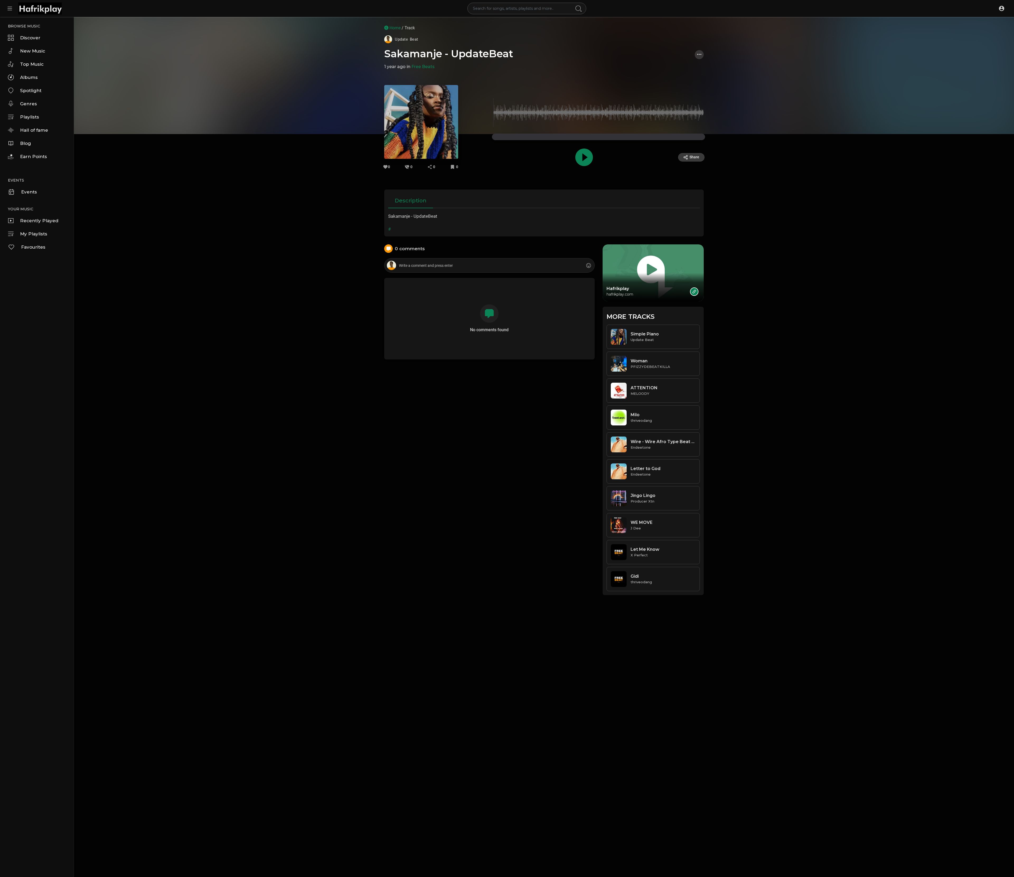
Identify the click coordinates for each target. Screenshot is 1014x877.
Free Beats (423, 66)
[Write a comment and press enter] (489, 265)
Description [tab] (410, 200)
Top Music (32, 64)
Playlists (29, 117)
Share (694, 157)
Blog (25, 143)
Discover (30, 37)
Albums (29, 77)
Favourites (33, 247)
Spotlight (30, 90)
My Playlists (33, 233)
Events (29, 192)
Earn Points (33, 156)
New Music (32, 51)
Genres (28, 103)
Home (394, 27)
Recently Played (39, 220)
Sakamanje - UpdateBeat (448, 54)
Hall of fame (34, 130)
